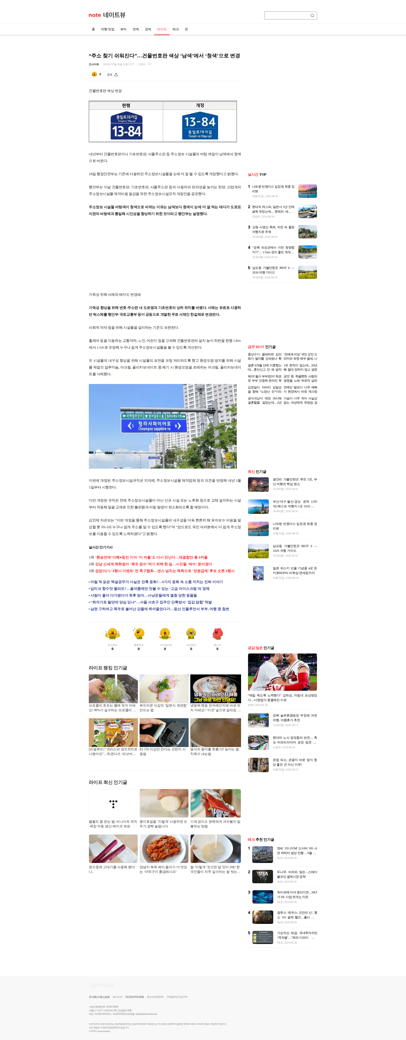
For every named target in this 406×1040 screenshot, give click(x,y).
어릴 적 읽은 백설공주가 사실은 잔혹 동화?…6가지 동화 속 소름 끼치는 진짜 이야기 (157, 582)
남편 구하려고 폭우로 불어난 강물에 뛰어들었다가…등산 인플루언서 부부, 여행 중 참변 (160, 609)
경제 (148, 29)
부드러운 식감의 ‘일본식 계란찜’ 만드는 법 (163, 708)
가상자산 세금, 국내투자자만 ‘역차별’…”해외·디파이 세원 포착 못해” (297, 937)
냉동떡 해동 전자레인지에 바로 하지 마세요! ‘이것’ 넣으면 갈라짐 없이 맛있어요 (215, 708)
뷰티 (123, 29)
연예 (136, 29)
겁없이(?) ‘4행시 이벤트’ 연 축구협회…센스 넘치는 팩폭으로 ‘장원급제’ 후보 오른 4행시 (165, 571)
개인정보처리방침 (134, 996)
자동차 (256, 216)
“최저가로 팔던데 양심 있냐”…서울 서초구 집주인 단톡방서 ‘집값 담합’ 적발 (151, 602)
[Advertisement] (164, 254)
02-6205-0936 (101, 1013)
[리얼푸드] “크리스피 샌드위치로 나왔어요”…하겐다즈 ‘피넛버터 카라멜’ (113, 752)
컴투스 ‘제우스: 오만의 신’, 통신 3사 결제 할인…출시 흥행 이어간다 (297, 917)
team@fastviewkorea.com (146, 1013)
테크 (176, 29)
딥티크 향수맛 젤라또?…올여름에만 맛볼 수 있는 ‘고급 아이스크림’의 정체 (150, 589)
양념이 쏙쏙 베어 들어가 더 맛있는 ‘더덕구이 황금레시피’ (163, 869)
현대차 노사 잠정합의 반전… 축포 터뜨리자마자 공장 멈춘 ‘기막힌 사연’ (295, 742)
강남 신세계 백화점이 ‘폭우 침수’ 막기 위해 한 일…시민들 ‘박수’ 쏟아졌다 (153, 564)
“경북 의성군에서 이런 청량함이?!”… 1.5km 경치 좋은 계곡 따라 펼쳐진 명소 (273, 252)
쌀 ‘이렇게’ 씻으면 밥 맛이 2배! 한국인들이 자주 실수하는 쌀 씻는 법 (215, 869)
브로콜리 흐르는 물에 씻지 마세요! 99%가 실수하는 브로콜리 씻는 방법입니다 (112, 708)
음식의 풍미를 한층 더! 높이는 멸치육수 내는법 (214, 751)
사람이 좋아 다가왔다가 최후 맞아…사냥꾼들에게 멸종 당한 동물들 (144, 595)
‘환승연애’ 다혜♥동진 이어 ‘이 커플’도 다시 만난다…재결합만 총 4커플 (151, 557)
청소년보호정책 (155, 996)
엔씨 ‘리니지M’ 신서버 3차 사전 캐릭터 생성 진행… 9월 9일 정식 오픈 (297, 853)
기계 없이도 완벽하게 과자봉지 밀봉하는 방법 (215, 824)
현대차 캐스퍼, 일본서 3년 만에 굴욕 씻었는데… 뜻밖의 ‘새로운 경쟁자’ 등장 (273, 211)
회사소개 (117, 996)
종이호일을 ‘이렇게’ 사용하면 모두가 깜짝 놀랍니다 (163, 824)
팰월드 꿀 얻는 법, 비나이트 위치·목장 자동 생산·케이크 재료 (113, 824)
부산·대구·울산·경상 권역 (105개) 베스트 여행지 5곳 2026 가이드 (295, 506)
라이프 (162, 29)
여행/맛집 (107, 29)
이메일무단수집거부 (176, 996)
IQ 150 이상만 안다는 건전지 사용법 (163, 751)
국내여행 (257, 236)
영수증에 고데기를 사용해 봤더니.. (112, 869)
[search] (313, 15)
